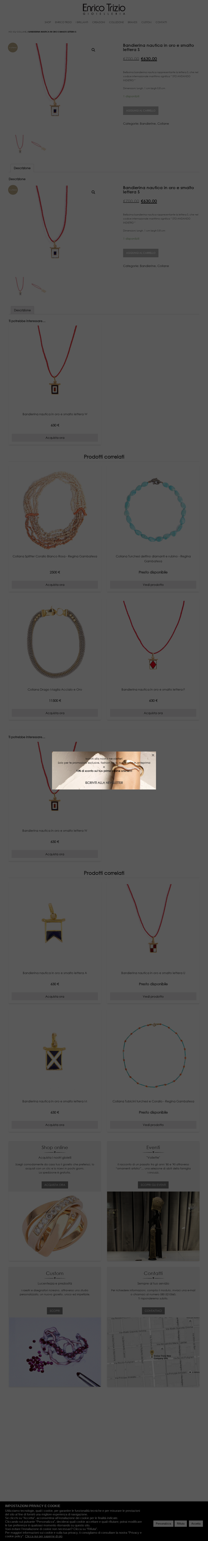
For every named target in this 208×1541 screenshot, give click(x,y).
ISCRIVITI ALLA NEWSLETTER (104, 782)
